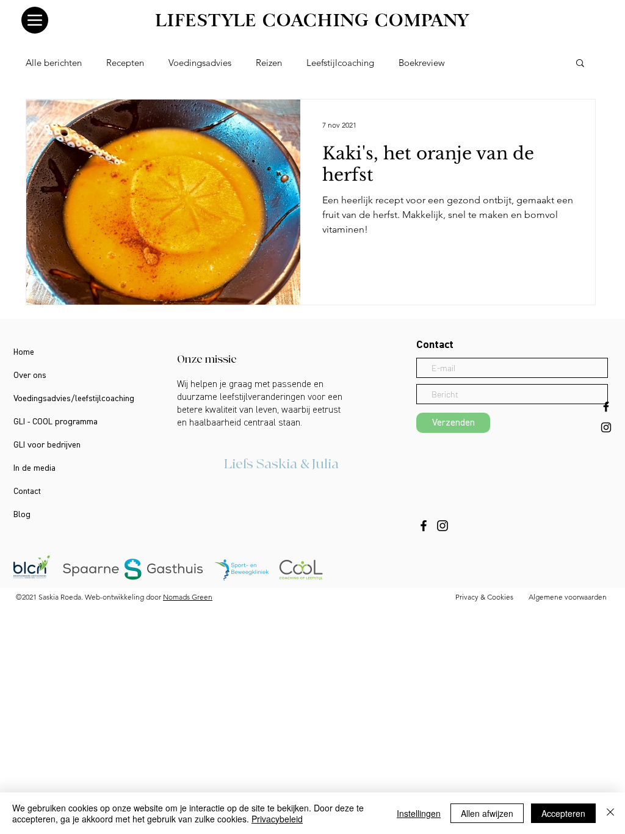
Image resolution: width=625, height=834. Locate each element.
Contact (27, 491)
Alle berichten (54, 62)
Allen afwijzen (487, 813)
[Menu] (34, 20)
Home (23, 352)
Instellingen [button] (419, 813)
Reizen (269, 62)
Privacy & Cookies (484, 596)
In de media (34, 468)
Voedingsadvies (199, 62)
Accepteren (563, 813)
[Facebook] (423, 525)
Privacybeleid (277, 819)
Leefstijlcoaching (340, 62)
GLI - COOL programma (55, 421)
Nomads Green (187, 596)
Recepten (125, 62)
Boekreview (422, 62)
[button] (580, 63)
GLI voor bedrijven (47, 445)
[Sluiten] (610, 813)
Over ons (29, 375)
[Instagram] (442, 525)
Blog (22, 514)
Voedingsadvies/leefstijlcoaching (73, 398)
